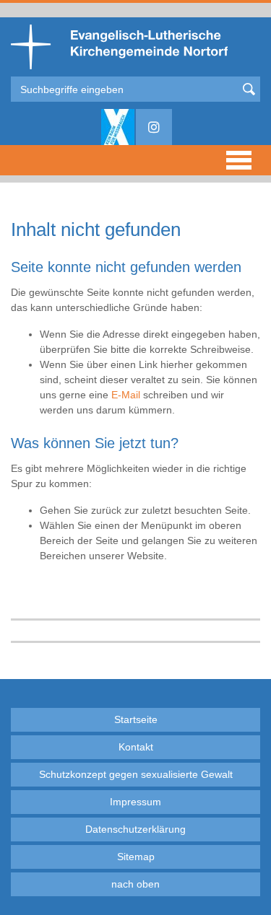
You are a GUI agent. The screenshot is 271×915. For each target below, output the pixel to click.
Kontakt (136, 747)
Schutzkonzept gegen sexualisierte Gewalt (136, 774)
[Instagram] (154, 127)
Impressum (135, 801)
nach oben (135, 884)
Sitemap (136, 856)
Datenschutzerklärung (135, 829)
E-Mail (125, 394)
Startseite (136, 719)
